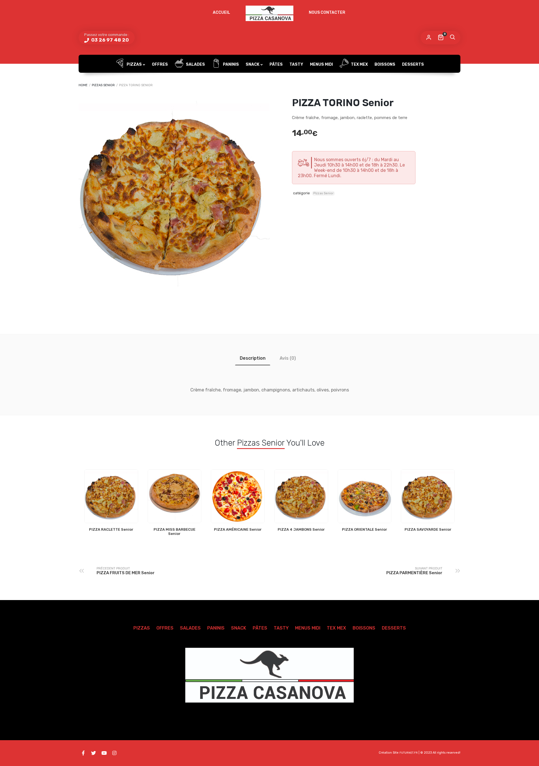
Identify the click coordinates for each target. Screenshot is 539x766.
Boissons (384, 64)
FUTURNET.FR (408, 752)
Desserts (413, 64)
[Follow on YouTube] (103, 753)
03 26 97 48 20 (109, 40)
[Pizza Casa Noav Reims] (269, 13)
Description (253, 358)
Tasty (296, 64)
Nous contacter (327, 12)
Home (83, 85)
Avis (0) (288, 358)
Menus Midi (321, 64)
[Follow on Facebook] (83, 753)
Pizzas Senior (103, 85)
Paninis (230, 64)
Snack (252, 64)
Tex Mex (359, 64)
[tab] (252, 358)
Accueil (221, 12)
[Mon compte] (429, 38)
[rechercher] (452, 38)
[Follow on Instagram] (114, 753)
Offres (160, 64)
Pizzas (134, 64)
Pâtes (276, 64)
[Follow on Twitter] (93, 753)
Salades (195, 64)
